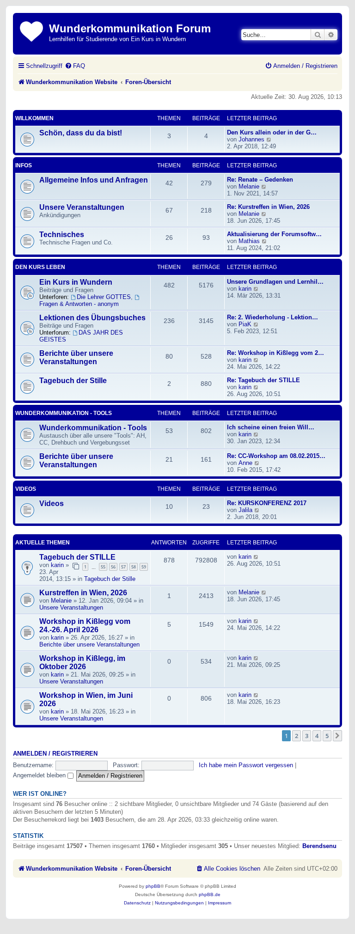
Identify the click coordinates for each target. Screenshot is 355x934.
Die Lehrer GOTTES (104, 296)
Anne (245, 462)
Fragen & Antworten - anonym (79, 303)
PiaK (245, 324)
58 (133, 567)
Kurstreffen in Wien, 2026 (83, 593)
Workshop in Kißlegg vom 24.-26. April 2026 (84, 625)
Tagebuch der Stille (73, 381)
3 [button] (306, 736)
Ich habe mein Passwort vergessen (246, 765)
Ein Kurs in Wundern (75, 282)
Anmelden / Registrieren (55, 754)
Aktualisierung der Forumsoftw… (274, 234)
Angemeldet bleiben (40, 775)
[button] (337, 735)
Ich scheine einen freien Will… (270, 427)
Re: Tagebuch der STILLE (263, 380)
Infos (23, 165)
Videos (25, 489)
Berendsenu (319, 845)
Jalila (245, 510)
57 (123, 567)
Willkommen (34, 118)
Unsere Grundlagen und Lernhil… (275, 281)
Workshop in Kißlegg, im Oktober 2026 (82, 662)
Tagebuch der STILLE (77, 557)
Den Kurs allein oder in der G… (272, 132)
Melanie (249, 186)
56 (113, 567)
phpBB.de (209, 894)
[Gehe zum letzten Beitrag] (256, 556)
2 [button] (296, 736)
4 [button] (316, 736)
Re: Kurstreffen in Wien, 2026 (268, 206)
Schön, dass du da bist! (80, 133)
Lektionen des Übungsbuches (92, 318)
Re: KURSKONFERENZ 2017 (266, 503)
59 (143, 567)
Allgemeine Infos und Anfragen (93, 180)
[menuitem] (75, 66)
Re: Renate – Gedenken (260, 179)
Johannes (251, 139)
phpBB (153, 886)
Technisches (61, 234)
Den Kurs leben (40, 267)
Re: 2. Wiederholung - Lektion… (272, 317)
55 (103, 567)
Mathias (249, 241)
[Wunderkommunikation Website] (32, 29)
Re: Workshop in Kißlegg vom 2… (275, 352)
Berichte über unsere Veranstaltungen (76, 357)
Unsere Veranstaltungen (81, 207)
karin (245, 288)
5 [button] (327, 736)
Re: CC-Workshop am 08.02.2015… (276, 455)
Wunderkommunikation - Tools (63, 413)
